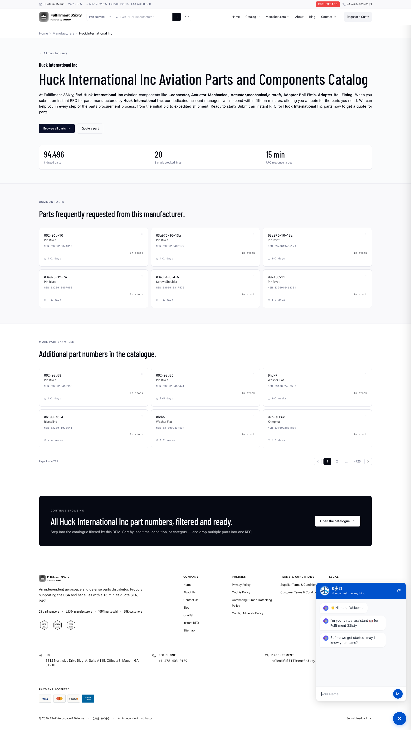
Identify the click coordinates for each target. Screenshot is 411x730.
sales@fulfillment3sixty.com (297, 660)
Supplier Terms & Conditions (299, 584)
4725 (357, 461)
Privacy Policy (241, 584)
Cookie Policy (241, 592)
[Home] (54, 578)
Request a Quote (358, 17)
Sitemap (189, 630)
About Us (189, 592)
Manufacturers (276, 17)
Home (236, 17)
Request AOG (328, 4)
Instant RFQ (191, 623)
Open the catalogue (335, 521)
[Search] (176, 17)
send (398, 694)
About (299, 17)
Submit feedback (357, 718)
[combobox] (142, 17)
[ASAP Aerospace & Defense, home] (60, 17)
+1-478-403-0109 (359, 4)
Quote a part (90, 128)
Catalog (250, 17)
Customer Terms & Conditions (300, 592)
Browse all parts (54, 128)
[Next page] (368, 461)
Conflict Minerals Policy (247, 613)
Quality (188, 615)
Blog (312, 17)
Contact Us (328, 17)
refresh (398, 591)
